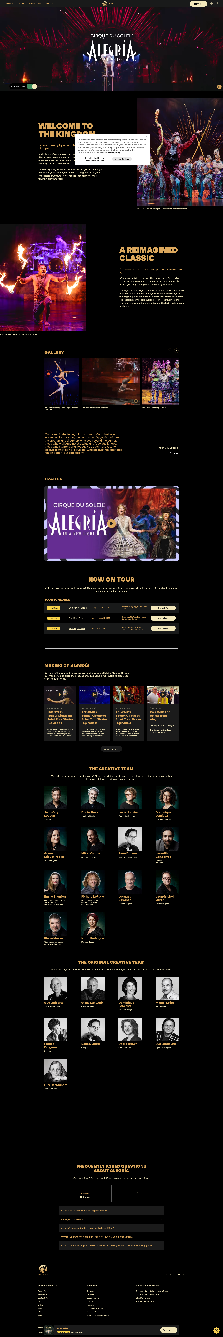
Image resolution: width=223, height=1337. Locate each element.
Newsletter (43, 1294)
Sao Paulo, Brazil (78, 608)
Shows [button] (8, 3)
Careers (90, 1291)
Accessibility (43, 1328)
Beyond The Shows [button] (46, 3)
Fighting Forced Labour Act (99, 1315)
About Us (42, 1291)
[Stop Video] (219, 87)
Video (40, 1305)
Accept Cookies (122, 159)
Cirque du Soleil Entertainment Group (152, 1291)
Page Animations (18, 86)
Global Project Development (148, 1294)
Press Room (92, 1305)
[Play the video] (111, 523)
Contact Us (43, 1298)
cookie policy (114, 152)
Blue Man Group (143, 1298)
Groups (32, 3)
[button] (176, 350)
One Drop (91, 1301)
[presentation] (61, 1285)
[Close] (146, 136)
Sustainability (93, 1298)
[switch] (32, 86)
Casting (90, 1294)
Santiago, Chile (77, 628)
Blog (40, 1308)
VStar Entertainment (145, 1301)
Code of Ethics (93, 1312)
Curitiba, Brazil (77, 618)
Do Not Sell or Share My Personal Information (95, 159)
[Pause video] (136, 401)
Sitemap (41, 1315)
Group (40, 1301)
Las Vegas (21, 3)
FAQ (39, 1312)
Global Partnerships (95, 1308)
